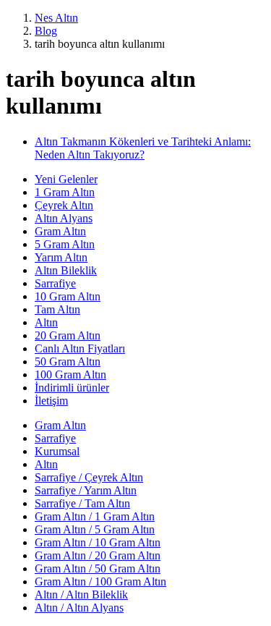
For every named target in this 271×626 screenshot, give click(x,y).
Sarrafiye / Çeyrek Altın (89, 477)
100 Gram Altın (70, 374)
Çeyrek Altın (64, 205)
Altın (46, 322)
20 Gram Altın (67, 335)
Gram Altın (60, 231)
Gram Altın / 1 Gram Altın (95, 516)
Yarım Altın (61, 257)
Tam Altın (57, 309)
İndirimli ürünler (72, 387)
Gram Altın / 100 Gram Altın (100, 581)
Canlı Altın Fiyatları (80, 348)
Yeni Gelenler (66, 179)
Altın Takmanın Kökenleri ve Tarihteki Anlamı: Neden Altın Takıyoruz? (143, 148)
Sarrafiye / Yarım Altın (86, 490)
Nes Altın (56, 18)
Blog (46, 31)
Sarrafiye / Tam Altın (82, 503)
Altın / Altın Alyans (79, 607)
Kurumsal (57, 451)
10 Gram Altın (67, 296)
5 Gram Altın (65, 244)
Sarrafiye (55, 283)
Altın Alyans (64, 218)
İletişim (51, 400)
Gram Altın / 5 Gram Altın (95, 529)
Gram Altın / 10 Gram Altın (97, 542)
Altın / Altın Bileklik (81, 594)
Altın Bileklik (66, 270)
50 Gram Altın (67, 361)
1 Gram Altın (65, 192)
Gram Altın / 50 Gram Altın (97, 568)
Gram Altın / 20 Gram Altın (97, 555)
